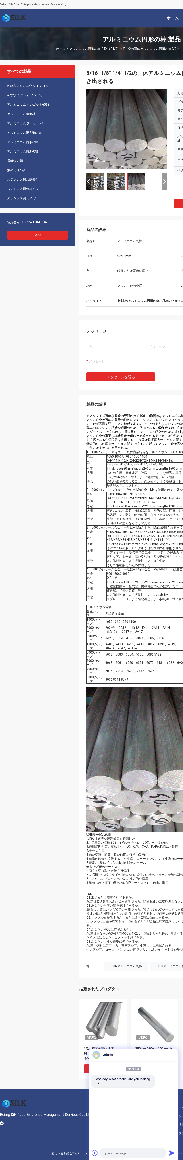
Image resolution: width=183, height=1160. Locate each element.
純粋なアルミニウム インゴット (29, 86)
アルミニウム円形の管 (22, 151)
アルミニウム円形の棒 (84, 49)
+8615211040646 (34, 222)
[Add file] (95, 1153)
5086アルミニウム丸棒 (126, 966)
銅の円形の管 (16, 170)
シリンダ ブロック (152, 420)
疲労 (171, 436)
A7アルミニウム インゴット (26, 95)
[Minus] (172, 1054)
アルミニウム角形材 (21, 114)
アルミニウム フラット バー (26, 123)
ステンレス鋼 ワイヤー (23, 198)
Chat (37, 235)
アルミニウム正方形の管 (24, 132)
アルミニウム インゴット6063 (28, 104)
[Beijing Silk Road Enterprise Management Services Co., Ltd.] (14, 18)
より (158, 436)
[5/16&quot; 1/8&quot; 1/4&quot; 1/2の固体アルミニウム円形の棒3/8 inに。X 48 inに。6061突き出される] (103, 1022)
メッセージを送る (120, 377)
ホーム (61, 49)
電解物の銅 (15, 160)
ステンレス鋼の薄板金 (22, 179)
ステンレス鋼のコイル (22, 189)
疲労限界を (113, 440)
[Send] (171, 1153)
